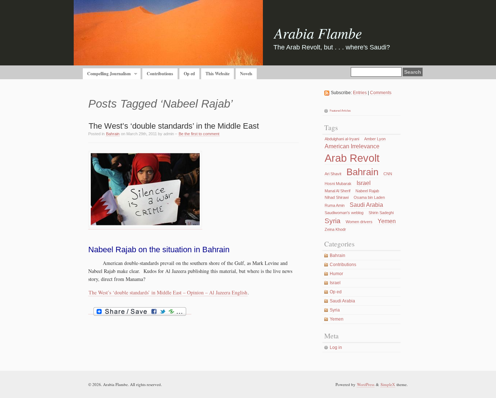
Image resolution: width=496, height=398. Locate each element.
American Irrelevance (352, 146)
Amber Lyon (375, 139)
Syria (333, 221)
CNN (387, 174)
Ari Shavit (333, 174)
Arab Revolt (352, 158)
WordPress (365, 384)
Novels (246, 74)
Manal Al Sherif (337, 191)
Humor (336, 273)
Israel (364, 183)
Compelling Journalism (107, 74)
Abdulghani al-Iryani (342, 139)
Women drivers (359, 222)
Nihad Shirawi (337, 197)
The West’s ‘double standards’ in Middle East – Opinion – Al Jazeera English (168, 292)
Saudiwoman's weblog (344, 212)
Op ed (189, 74)
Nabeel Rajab (367, 191)
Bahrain (112, 134)
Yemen (387, 221)
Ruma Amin (335, 205)
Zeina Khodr (335, 229)
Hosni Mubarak (338, 183)
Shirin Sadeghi (381, 212)
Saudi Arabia (366, 205)
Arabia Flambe (318, 33)
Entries (360, 92)
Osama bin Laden (369, 197)
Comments (380, 92)
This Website (217, 74)
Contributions (160, 74)
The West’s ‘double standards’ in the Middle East (174, 125)
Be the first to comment (199, 134)
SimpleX (388, 384)
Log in (336, 347)
